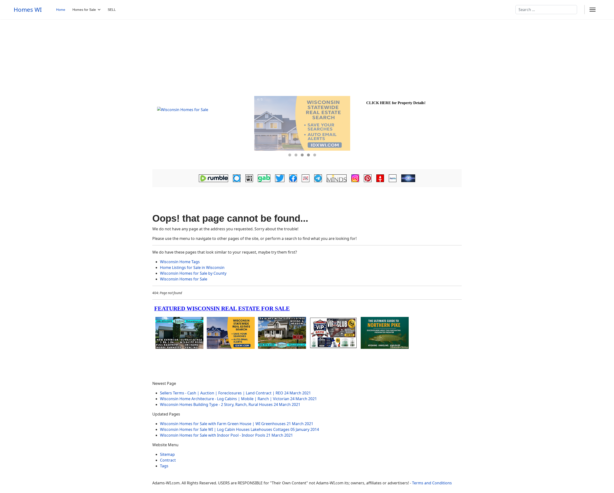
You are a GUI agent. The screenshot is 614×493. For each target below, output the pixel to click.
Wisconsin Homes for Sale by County (193, 273)
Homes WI (28, 9)
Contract (168, 460)
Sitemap (167, 454)
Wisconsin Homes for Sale (183, 279)
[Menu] (593, 9)
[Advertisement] (307, 55)
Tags (164, 466)
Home (60, 10)
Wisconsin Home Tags (180, 261)
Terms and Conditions (432, 483)
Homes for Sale (84, 10)
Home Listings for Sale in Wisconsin (192, 267)
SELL (112, 10)
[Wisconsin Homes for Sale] (202, 130)
